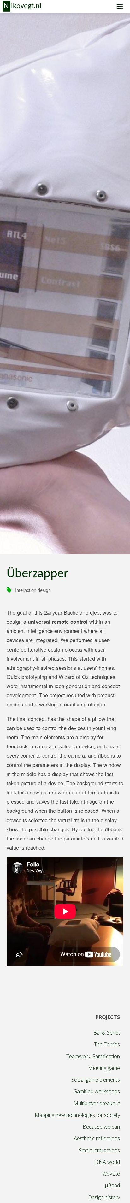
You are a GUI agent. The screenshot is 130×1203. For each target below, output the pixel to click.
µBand (112, 1185)
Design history (104, 1197)
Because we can (101, 1126)
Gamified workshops (96, 1091)
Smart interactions (99, 1150)
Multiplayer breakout (97, 1103)
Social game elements (95, 1079)
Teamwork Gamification (93, 1056)
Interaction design (33, 590)
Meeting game (104, 1067)
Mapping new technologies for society (77, 1115)
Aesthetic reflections (97, 1138)
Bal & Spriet (106, 1032)
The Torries (107, 1044)
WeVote (111, 1173)
